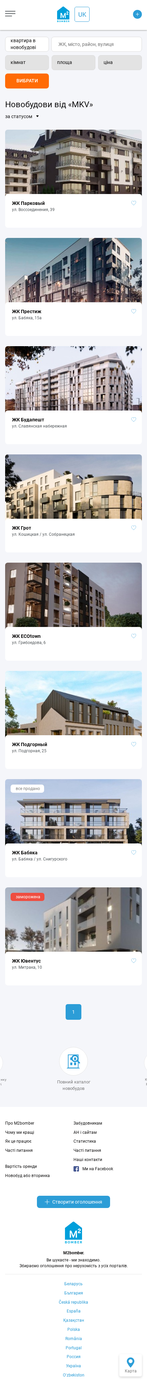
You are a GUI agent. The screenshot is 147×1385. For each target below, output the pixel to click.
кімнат (18, 62)
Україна (73, 1366)
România (73, 1338)
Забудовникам (88, 1123)
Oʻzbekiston (73, 1375)
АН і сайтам (85, 1132)
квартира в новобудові (23, 44)
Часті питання (19, 1150)
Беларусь (73, 1284)
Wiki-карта (129, 18)
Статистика (85, 1141)
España (74, 1311)
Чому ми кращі (19, 1132)
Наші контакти (88, 1159)
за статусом (18, 116)
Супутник (128, 26)
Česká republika (73, 1302)
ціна (108, 62)
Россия (74, 1356)
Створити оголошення (77, 1202)
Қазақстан (73, 1320)
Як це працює (18, 1141)
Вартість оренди (21, 1166)
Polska (73, 1329)
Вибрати (27, 80)
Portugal (74, 1348)
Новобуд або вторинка (27, 1175)
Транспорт (129, 34)
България (73, 1293)
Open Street (129, 9)
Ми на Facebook (97, 1168)
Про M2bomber (19, 1123)
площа (64, 62)
